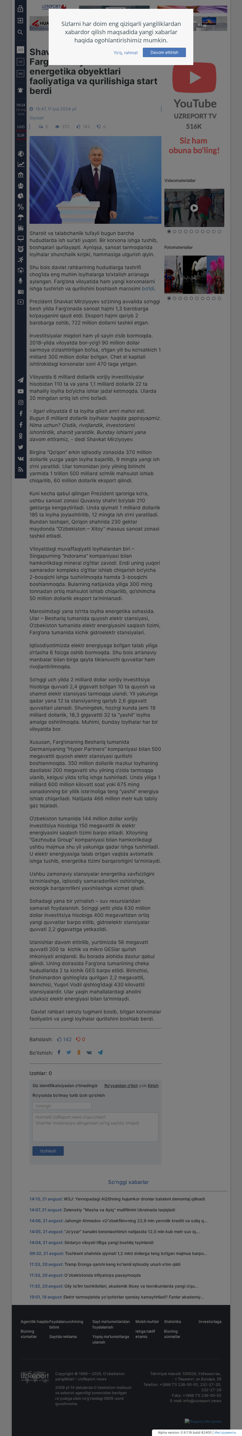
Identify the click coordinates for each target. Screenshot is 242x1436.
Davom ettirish (164, 52)
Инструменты (225, 1432)
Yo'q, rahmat (126, 52)
